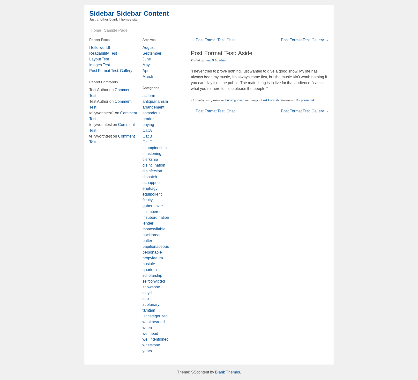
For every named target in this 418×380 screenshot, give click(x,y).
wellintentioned (155, 339)
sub (145, 299)
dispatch (149, 177)
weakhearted (153, 322)
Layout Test (99, 59)
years (147, 351)
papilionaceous (155, 246)
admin (223, 60)
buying (148, 125)
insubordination (155, 217)
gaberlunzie (152, 206)
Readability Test (103, 53)
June (146, 59)
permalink (308, 100)
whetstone (151, 345)
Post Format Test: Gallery (305, 40)
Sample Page (115, 30)
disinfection (152, 171)
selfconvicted (153, 281)
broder (148, 119)
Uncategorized (234, 100)
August (148, 47)
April (146, 71)
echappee (151, 183)
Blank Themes (227, 372)
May (146, 65)
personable (152, 252)
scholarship (152, 275)
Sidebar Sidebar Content (129, 13)
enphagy (149, 188)
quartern (149, 270)
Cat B (147, 136)
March (147, 76)
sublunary (150, 304)
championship (154, 148)
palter (147, 241)
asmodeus (151, 113)
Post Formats (270, 100)
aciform (148, 96)
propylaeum (152, 258)
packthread (152, 235)
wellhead (150, 333)
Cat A (147, 130)
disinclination (153, 165)
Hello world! (99, 47)
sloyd (147, 293)
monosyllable (153, 229)
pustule (148, 264)
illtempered (152, 212)
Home (96, 30)
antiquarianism (155, 101)
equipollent (152, 194)
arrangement (153, 107)
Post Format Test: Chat (213, 40)
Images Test (99, 65)
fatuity (147, 200)
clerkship (150, 159)
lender (147, 223)
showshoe (151, 287)
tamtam (148, 310)
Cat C (147, 142)
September (151, 53)
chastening (151, 154)
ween (147, 328)
